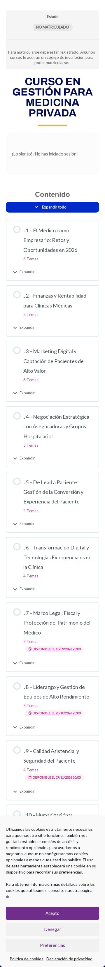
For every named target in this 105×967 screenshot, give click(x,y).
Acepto (53, 913)
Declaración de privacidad (69, 958)
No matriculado (52, 27)
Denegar (52, 929)
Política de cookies (26, 958)
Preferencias (52, 945)
